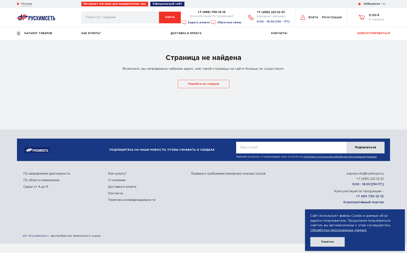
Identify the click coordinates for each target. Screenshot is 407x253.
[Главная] (36, 17)
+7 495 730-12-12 (370, 196)
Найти (170, 17)
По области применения (41, 180)
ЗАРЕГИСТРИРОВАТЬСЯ (373, 33)
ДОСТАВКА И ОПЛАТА (185, 33)
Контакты (115, 193)
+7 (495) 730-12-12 (212, 12)
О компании (116, 180)
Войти (313, 17)
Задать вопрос (198, 22)
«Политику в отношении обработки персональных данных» (340, 157)
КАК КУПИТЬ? (91, 33)
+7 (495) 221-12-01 (271, 12)
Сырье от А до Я (35, 187)
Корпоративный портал (363, 202)
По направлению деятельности (46, 173)
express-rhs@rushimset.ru (365, 173)
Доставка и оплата (122, 187)
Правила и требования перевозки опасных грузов (228, 173)
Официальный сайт (167, 4)
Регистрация (332, 17)
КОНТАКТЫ (279, 33)
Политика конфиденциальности (131, 200)
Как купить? (117, 173)
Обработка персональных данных (338, 230)
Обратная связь (228, 22)
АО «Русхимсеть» (35, 236)
